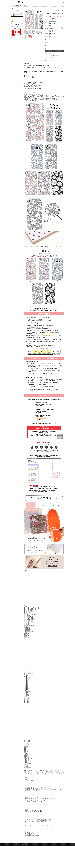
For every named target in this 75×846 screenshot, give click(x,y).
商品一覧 (12, 18)
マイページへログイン (57, 2)
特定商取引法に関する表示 (24, 844)
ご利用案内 (17, 5)
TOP (12, 5)
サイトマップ (30, 5)
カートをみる (62, 2)
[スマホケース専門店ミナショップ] (20, 3)
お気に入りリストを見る (14, 10)
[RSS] (12, 21)
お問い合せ (23, 5)
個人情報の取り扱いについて (15, 844)
